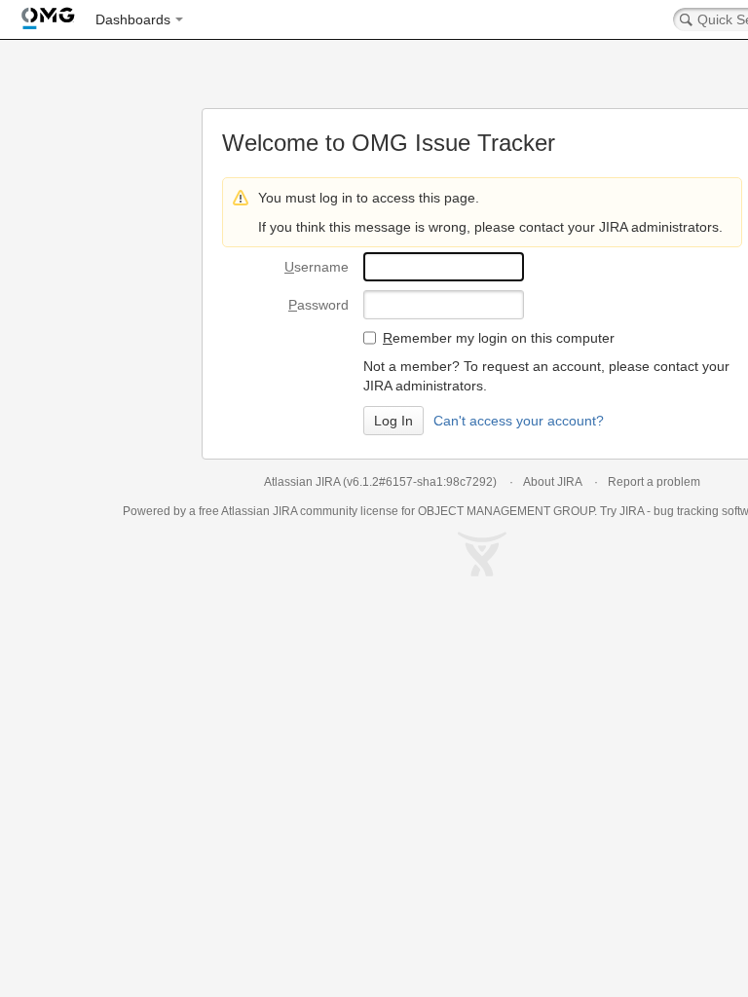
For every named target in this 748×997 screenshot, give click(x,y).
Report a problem (654, 482)
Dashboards (132, 19)
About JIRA (552, 482)
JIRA (285, 511)
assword (318, 305)
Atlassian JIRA (302, 482)
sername (316, 267)
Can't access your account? (518, 420)
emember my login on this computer (499, 338)
